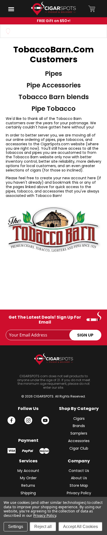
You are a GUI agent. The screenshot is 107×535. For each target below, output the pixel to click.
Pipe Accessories (53, 85)
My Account (28, 470)
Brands (79, 425)
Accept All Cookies (80, 526)
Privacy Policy (79, 493)
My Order (28, 478)
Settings (15, 526)
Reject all (43, 526)
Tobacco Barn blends (53, 97)
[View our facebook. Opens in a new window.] (11, 420)
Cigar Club (78, 448)
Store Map (79, 485)
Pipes (53, 74)
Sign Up (85, 335)
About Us (79, 478)
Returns (28, 485)
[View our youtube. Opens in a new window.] (45, 420)
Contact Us (79, 470)
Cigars (79, 418)
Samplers (78, 433)
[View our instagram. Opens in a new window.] (28, 420)
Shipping (28, 493)
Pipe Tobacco (53, 109)
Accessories (79, 440)
